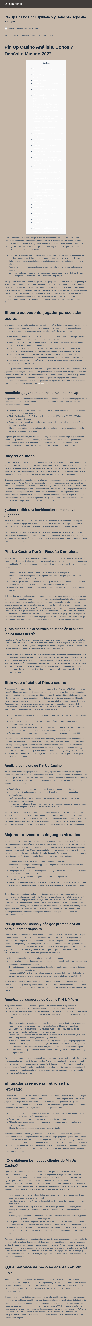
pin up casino (43, 384)
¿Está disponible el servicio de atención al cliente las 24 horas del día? (46, 98)
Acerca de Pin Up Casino (43, 219)
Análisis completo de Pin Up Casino (47, 107)
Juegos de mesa (39, 80)
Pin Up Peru (33, 28)
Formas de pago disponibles (44, 204)
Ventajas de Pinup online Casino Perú (48, 196)
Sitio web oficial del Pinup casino (46, 104)
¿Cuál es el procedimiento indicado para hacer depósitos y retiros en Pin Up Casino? (47, 160)
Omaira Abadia (14, 3)
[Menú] (86, 4)
